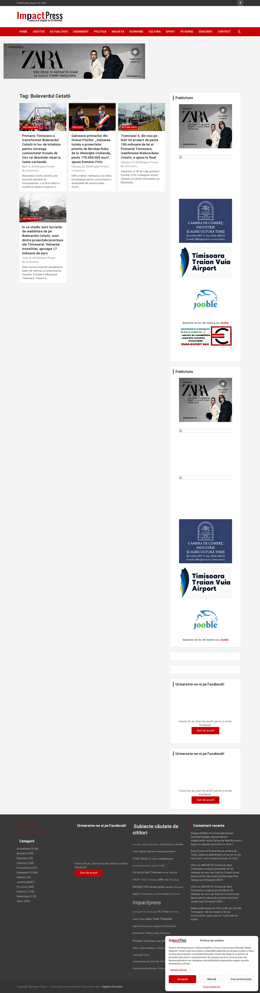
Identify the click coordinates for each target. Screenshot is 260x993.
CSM (162, 866)
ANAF (135, 851)
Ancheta (118, 31)
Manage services (179, 970)
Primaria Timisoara (144, 940)
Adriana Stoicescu (150, 844)
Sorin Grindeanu (147, 948)
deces (166, 872)
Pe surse (186, 31)
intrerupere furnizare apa (145, 912)
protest (158, 941)
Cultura (155, 31)
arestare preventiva (165, 851)
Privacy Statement (211, 987)
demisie (173, 872)
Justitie (39, 31)
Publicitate (23, 896)
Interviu (21, 877)
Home (23, 31)
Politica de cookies (28, 825)
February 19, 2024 (131, 162)
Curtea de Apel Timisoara (147, 872)
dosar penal (157, 886)
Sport (170, 31)
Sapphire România (112, 986)
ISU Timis (174, 912)
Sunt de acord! (205, 730)
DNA (160, 879)
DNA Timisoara (171, 880)
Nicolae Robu (169, 926)
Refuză (211, 979)
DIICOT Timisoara (149, 880)
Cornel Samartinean (141, 866)
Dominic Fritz (141, 886)
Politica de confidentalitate (32, 831)
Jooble (224, 322)
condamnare (165, 858)
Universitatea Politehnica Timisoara (150, 968)
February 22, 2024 (81, 166)
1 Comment (78, 170)
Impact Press (46, 166)
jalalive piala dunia (201, 908)
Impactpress (147, 903)
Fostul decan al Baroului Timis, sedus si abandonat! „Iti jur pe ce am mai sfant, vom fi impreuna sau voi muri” (216, 854)
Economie (136, 31)
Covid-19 (155, 865)
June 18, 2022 (30, 257)
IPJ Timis (163, 911)
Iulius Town (138, 919)
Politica (100, 31)
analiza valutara (147, 851)
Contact (224, 31)
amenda (179, 844)
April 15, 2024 (29, 166)
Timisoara (162, 948)
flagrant (136, 894)
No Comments (30, 170)
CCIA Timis (140, 858)
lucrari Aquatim (154, 926)
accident (137, 844)
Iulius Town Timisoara (158, 919)
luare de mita (139, 926)
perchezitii (138, 933)
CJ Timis (152, 859)
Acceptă (182, 979)
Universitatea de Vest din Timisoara (151, 961)
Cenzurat (205, 31)
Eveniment (81, 31)
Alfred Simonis (167, 844)
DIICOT (136, 879)
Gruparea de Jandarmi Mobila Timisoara (160, 894)
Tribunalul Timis (141, 955)
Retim (135, 948)
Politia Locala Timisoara (157, 933)
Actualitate (59, 31)
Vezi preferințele (241, 979)
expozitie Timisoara (174, 887)
